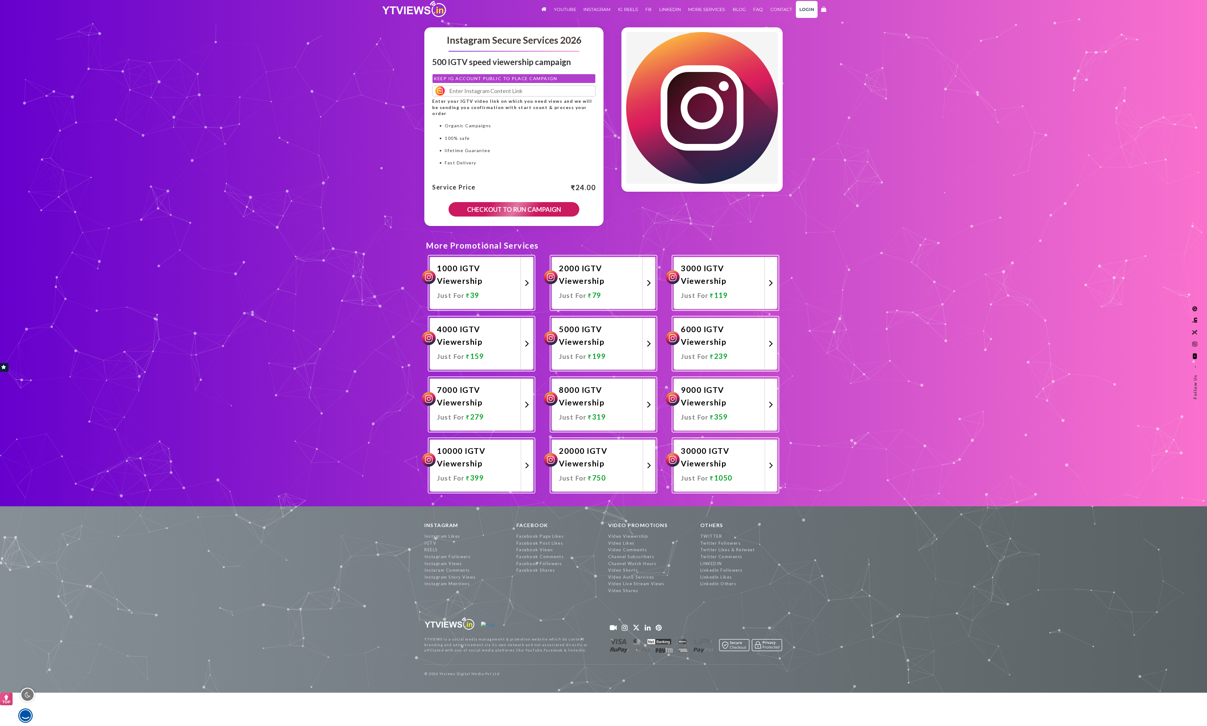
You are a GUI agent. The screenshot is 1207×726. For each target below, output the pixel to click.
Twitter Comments (721, 556)
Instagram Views (443, 563)
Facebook (532, 525)
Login (806, 9)
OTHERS (711, 525)
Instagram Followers (447, 556)
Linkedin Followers (721, 570)
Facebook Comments (540, 556)
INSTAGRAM (441, 525)
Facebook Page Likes (540, 536)
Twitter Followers (720, 543)
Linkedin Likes (716, 577)
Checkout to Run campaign (514, 209)
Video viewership (628, 536)
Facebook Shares (535, 570)
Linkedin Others (718, 583)
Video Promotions (638, 525)
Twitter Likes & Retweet (727, 549)
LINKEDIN (711, 563)
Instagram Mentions (447, 583)
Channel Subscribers (631, 556)
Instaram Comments (447, 570)
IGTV (430, 543)
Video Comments (627, 549)
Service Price (454, 187)
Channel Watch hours (632, 563)
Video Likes (621, 543)
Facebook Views (534, 549)
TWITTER (711, 536)
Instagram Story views (450, 577)
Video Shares (623, 590)
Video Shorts (623, 570)
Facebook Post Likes (539, 543)
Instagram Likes (442, 536)
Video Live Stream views (636, 583)
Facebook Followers (539, 563)
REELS (431, 549)
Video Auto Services (631, 577)
